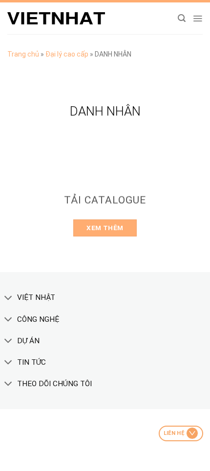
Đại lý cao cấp (66, 54)
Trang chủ (23, 54)
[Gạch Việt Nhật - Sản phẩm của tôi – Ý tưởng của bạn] (56, 18)
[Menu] (197, 18)
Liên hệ (174, 433)
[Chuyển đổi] (8, 299)
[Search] (182, 18)
